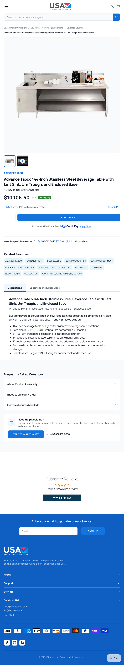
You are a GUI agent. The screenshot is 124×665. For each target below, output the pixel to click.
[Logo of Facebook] (7, 643)
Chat (62, 241)
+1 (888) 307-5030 (13, 610)
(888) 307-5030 (48, 241)
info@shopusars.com (15, 606)
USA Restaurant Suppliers (15, 27)
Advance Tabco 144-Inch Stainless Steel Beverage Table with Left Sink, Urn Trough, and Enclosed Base (49, 32)
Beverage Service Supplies (19, 267)
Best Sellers (54, 260)
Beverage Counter (75, 27)
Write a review (62, 498)
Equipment (35, 27)
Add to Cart (69, 217)
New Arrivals (12, 273)
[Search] (116, 17)
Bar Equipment (35, 260)
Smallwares (30, 273)
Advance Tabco (13, 173)
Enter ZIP (113, 206)
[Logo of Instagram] (14, 643)
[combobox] (62, 17)
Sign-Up (93, 531)
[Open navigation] (6, 6)
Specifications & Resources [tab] (45, 287)
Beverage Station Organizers (55, 267)
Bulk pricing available (78, 241)
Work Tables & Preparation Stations (62, 273)
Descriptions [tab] (15, 287)
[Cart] (118, 6)
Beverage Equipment (53, 27)
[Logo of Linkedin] (22, 643)
